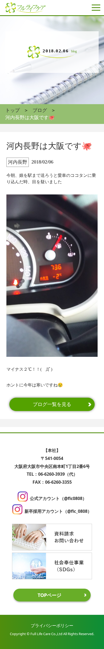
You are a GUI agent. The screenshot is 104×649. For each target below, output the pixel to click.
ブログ (40, 110)
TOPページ (49, 595)
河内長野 (17, 162)
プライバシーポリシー (52, 625)
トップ (12, 110)
